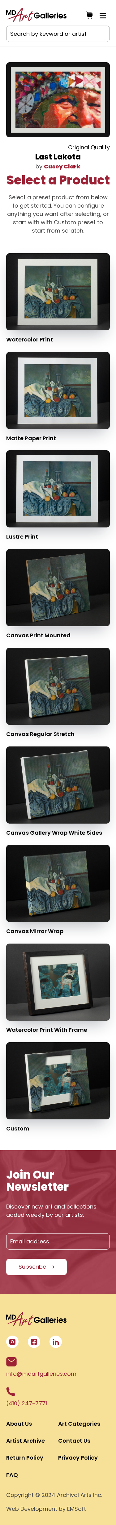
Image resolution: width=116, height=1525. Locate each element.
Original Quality (89, 147)
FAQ (12, 1475)
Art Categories (79, 1424)
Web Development (31, 1509)
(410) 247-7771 (26, 1403)
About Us (19, 1424)
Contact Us (74, 1440)
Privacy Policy (78, 1457)
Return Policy (24, 1457)
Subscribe (32, 1267)
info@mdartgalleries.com (41, 1374)
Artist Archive (25, 1440)
